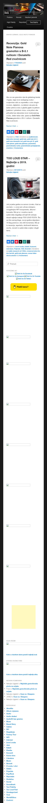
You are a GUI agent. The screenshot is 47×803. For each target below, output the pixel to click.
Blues (8, 721)
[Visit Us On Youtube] (32, 276)
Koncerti (33, 246)
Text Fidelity (11, 787)
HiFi (8, 737)
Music (8, 761)
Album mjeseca (12, 711)
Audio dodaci (11, 716)
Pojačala (17, 249)
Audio (8, 713)
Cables (9, 727)
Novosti (18, 17)
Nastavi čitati (12, 126)
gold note (23, 139)
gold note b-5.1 (32, 139)
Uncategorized (12, 792)
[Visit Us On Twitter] (23, 279)
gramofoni (32, 143)
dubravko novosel (12, 139)
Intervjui (9, 740)
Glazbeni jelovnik (31, 17)
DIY (7, 729)
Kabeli (27, 246)
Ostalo (8, 768)
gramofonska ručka (13, 146)
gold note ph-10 (28, 141)
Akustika (9, 708)
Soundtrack (10, 784)
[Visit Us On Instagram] (15, 276)
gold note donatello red (14, 141)
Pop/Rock (10, 774)
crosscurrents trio (33, 251)
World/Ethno (11, 797)
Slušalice (10, 779)
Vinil (16, 137)
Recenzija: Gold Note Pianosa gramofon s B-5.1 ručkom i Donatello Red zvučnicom (18, 51)
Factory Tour (11, 734)
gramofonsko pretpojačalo (30, 146)
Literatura (9, 249)
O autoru (10, 27)
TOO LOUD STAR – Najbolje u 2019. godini (18, 162)
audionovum (33, 137)
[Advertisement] (23, 617)
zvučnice (9, 148)
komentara (18, 148)
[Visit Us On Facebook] (23, 273)
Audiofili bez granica (14, 719)
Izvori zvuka (19, 246)
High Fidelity (11, 22)
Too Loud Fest (12, 789)
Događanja (10, 732)
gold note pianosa (21, 143)
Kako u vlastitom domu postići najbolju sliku (22, 674)
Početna (10, 17)
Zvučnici (28, 249)
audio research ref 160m (17, 251)
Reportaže (22, 22)
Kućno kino (10, 755)
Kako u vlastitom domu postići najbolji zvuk (21, 654)
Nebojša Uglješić (12, 65)
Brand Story (11, 724)
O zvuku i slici (12, 766)
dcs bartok (10, 253)
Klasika (9, 750)
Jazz (8, 745)
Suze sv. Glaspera (27, 694)
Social (8, 782)
